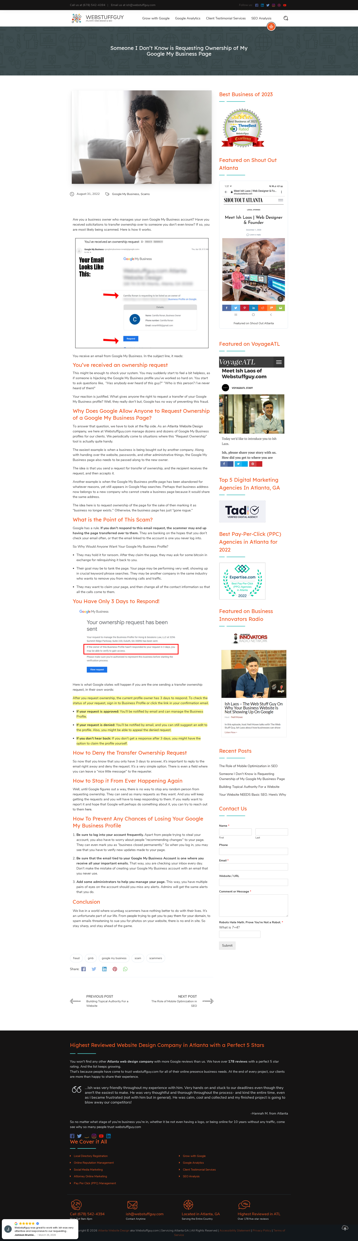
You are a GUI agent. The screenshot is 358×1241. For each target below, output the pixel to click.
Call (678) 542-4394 (87, 1214)
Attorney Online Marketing (90, 1176)
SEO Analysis (261, 18)
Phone (223, 845)
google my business (114, 958)
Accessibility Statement (234, 1230)
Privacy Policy (262, 1230)
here (88, 809)
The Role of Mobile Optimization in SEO (248, 766)
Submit (227, 945)
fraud (76, 958)
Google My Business (125, 194)
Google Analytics (187, 18)
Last (257, 837)
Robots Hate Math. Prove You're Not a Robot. (251, 922)
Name (224, 826)
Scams (145, 194)
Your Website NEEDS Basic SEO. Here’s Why (252, 794)
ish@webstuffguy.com (145, 1214)
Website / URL (229, 876)
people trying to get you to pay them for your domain (166, 916)
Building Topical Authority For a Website (249, 786)
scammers (155, 958)
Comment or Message (235, 892)
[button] (13, 1219)
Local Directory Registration (91, 1156)
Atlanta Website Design (113, 1230)
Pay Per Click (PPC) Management (95, 1183)
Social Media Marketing (88, 1170)
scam (138, 958)
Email (224, 861)
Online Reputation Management (94, 1163)
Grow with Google (155, 18)
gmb (91, 958)
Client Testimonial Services (226, 18)
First (221, 837)
